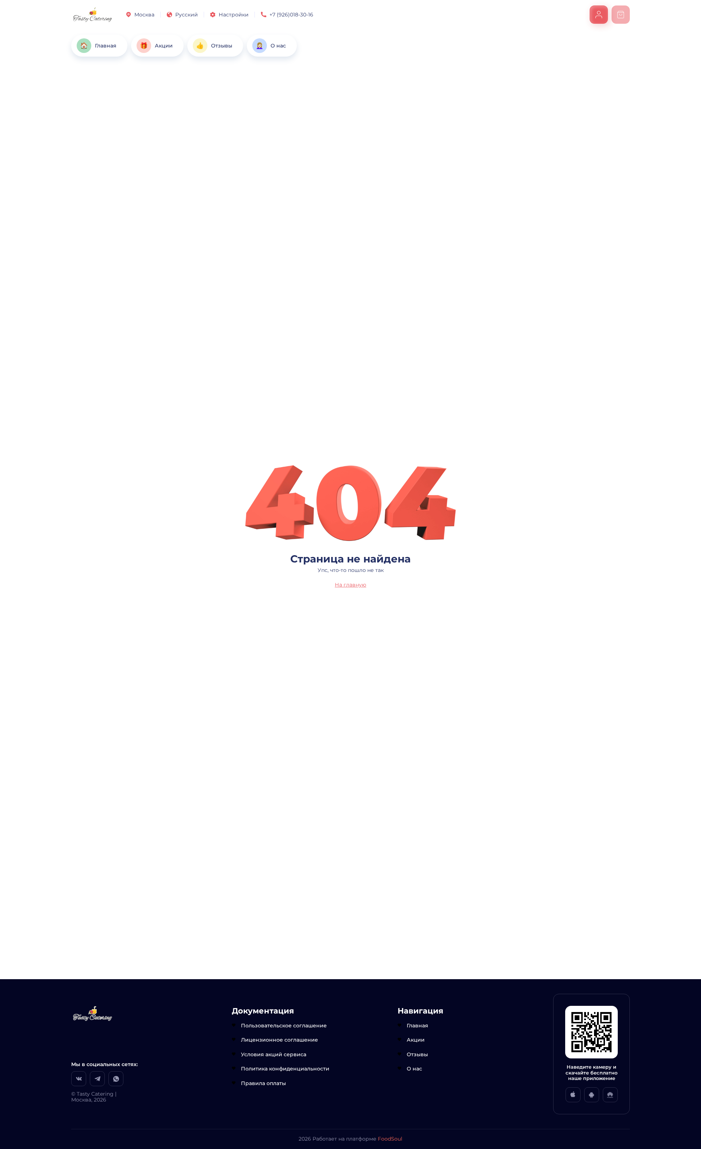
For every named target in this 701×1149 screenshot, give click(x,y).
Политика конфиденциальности (285, 1068)
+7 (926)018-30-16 (291, 14)
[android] (591, 1094)
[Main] (92, 15)
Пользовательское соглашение (284, 1025)
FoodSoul (390, 1138)
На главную (350, 584)
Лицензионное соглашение (279, 1040)
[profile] (599, 14)
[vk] (78, 1078)
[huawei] (610, 1094)
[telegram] (97, 1078)
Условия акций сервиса (273, 1054)
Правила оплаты (263, 1083)
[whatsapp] (115, 1078)
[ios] (573, 1094)
